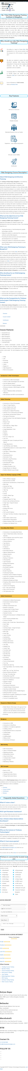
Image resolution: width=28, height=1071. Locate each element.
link (24, 49)
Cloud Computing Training (8, 970)
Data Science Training (7, 972)
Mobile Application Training (8, 976)
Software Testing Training (8, 980)
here (15, 852)
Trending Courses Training (8, 967)
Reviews (5, 793)
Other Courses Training (7, 981)
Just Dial (2, 958)
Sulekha (2, 955)
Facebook (2, 945)
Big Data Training (6, 968)
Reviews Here (14, 84)
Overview (5, 787)
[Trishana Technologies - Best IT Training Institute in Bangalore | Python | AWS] (6, 4)
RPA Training (5, 978)
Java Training (5, 974)
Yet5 (1, 948)
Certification (6, 791)
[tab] (14, 178)
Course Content (6, 789)
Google (2, 941)
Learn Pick (2, 951)
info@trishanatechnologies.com (8, 847)
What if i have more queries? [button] (9, 841)
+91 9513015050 (4, 1042)
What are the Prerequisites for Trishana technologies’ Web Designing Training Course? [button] (13, 300)
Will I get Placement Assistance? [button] (11, 811)
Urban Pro (2, 961)
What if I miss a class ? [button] (7, 802)
